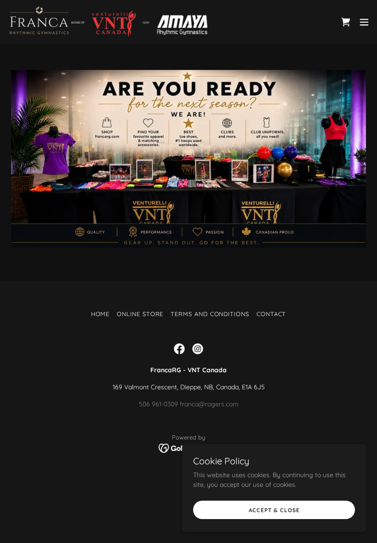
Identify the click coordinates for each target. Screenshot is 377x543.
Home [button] (100, 314)
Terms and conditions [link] (210, 314)
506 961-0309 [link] (158, 404)
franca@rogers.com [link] (209, 404)
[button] (364, 22)
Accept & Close (274, 510)
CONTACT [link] (271, 314)
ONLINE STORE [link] (140, 314)
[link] (108, 22)
